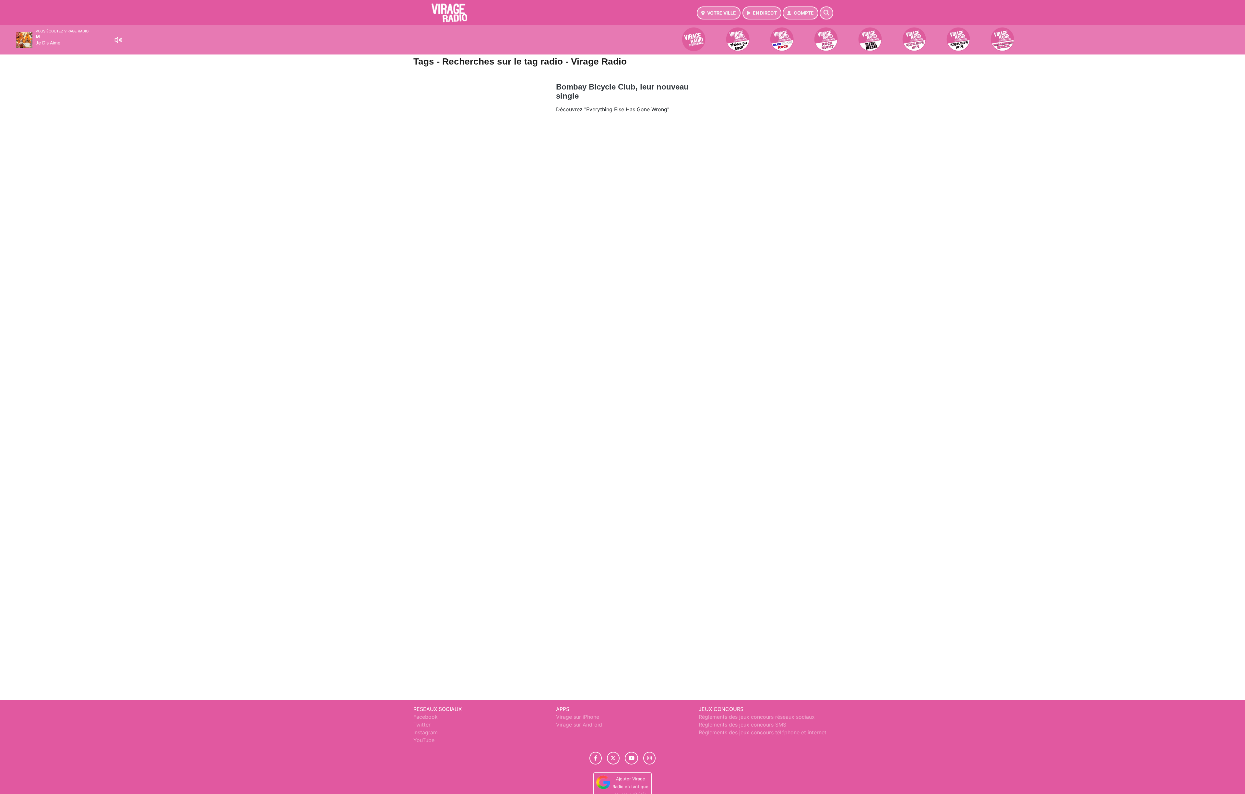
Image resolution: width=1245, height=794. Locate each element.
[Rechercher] (826, 12)
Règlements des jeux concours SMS (742, 724)
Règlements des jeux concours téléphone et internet (762, 732)
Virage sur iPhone (577, 717)
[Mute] (118, 40)
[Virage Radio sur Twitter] (613, 758)
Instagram (425, 732)
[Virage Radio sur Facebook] (595, 758)
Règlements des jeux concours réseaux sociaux (757, 717)
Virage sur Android (579, 724)
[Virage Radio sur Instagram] (649, 758)
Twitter (422, 724)
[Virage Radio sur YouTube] (631, 758)
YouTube (423, 740)
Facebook (425, 717)
